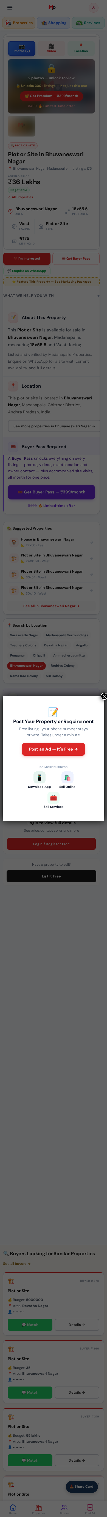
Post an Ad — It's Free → (53, 749)
